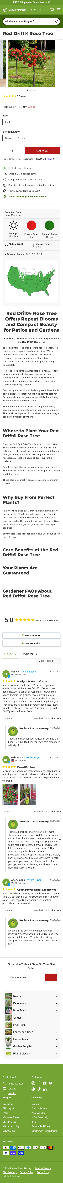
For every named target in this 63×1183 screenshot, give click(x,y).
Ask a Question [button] (32, 643)
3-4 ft (7, 122)
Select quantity (11, 131)
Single (8, 138)
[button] (53, 718)
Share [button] (9, 718)
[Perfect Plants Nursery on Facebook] (39, 1083)
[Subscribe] (51, 977)
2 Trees (21, 138)
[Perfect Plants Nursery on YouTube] (45, 1083)
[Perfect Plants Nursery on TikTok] (39, 1089)
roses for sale (10, 537)
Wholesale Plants (11, 1117)
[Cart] (52, 10)
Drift (20, 444)
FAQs (5, 1113)
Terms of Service (43, 1168)
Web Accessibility (11, 1126)
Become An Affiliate (41, 1126)
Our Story (36, 1104)
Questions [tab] (28, 653)
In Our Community (40, 1117)
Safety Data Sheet (11, 1176)
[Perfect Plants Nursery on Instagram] (33, 1083)
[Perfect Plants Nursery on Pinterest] (33, 1089)
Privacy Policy (26, 1172)
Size (5, 115)
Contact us (8, 1104)
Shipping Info (9, 1108)
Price (6, 106)
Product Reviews (39, 1108)
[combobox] (31, 21)
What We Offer (38, 1113)
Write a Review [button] (33, 635)
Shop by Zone (9, 1122)
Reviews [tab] (8, 653)
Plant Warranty (10, 1172)
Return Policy (43, 1172)
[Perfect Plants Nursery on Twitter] (50, 1083)
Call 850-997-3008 (39, 9)
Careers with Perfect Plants (44, 1131)
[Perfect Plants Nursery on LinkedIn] (45, 1089)
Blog (34, 1122)
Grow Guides (9, 1131)
